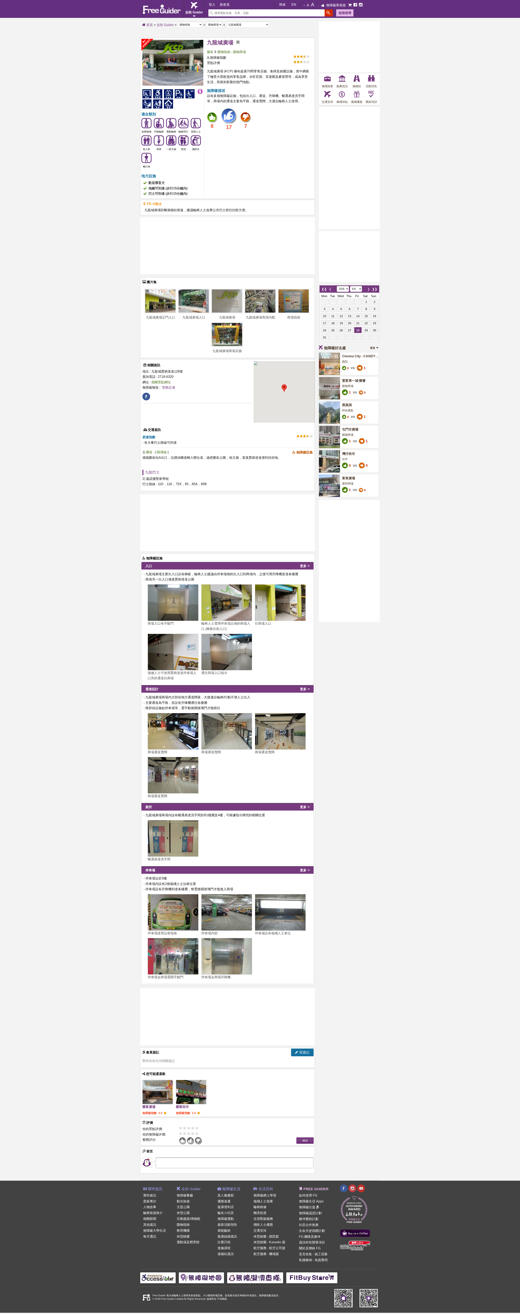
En (293, 4)
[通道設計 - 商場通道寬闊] (173, 731)
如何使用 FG (308, 1195)
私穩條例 (305, 1260)
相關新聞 (149, 1219)
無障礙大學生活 (154, 1230)
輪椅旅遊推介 (153, 1213)
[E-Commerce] (350, 5)
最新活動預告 (227, 1224)
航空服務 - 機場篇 (266, 1254)
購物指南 (223, 52)
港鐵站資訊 (226, 1254)
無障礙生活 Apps (311, 1201)
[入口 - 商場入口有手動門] (173, 602)
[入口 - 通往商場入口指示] (226, 652)
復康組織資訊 (227, 1236)
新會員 (225, 4)
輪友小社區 (226, 1213)
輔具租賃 (260, 1213)
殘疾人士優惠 (263, 1224)
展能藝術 (224, 1230)
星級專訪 (149, 1201)
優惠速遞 (224, 1201)
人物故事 (149, 1207)
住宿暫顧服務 (263, 1219)
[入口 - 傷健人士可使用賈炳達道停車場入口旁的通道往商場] (173, 652)
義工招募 (321, 1254)
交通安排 (260, 1230)
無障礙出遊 (307, 1207)
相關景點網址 (161, 382)
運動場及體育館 (188, 1242)
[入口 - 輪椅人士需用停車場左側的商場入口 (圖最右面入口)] (226, 602)
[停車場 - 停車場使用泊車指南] (173, 912)
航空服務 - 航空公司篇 (269, 1248)
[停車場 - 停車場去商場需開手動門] (173, 956)
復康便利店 (226, 1207)
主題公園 (183, 1207)
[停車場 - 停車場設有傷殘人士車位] (280, 912)
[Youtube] (361, 1189)
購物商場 (239, 52)
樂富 (210, 52)
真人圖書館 (226, 1195)
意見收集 (305, 1254)
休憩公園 (183, 1213)
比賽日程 (224, 1242)
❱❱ (374, 288)
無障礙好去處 (335, 348)
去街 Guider (165, 25)
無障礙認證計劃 (310, 1213)
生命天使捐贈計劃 (312, 1230)
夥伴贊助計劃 (308, 1219)
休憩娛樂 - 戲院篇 (266, 1236)
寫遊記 (304, 1052)
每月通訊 (149, 1236)
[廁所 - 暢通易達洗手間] (173, 838)
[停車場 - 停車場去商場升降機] (226, 956)
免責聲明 (321, 1260)
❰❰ (324, 288)
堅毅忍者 (168, 387)
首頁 (149, 25)
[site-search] (329, 12)
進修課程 (224, 1248)
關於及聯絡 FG (310, 1248)
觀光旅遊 (183, 1201)
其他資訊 (149, 1224)
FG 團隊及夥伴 (310, 1236)
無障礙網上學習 (265, 1195)
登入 (212, 4)
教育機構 (183, 1230)
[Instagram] (361, 5)
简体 (282, 4)
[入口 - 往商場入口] (280, 602)
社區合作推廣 (308, 1225)
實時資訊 (149, 1195)
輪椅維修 (260, 1207)
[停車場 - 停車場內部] (226, 912)
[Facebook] (355, 5)
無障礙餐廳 (185, 1195)
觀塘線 (162, 452)
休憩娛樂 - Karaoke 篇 (269, 1242)
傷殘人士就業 (263, 1201)
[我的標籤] (236, 42)
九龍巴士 (152, 472)
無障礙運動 (226, 1219)
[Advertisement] (227, 245)
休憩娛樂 (183, 1236)
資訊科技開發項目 (312, 1242)
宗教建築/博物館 (188, 1219)
